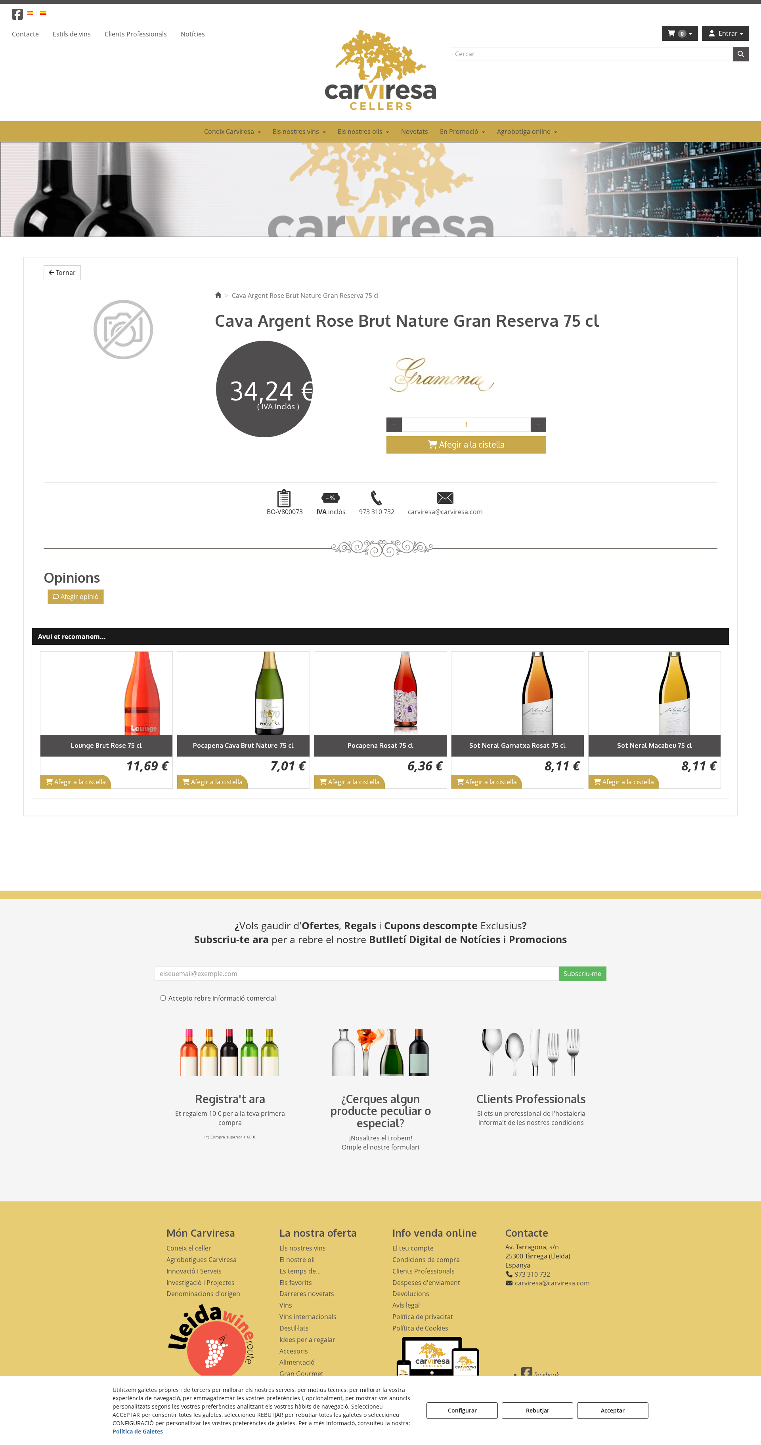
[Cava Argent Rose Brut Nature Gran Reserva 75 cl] (123, 329)
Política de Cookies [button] (420, 1328)
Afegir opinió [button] (79, 596)
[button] (17, 16)
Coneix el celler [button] (188, 1248)
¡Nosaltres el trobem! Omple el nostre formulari (380, 1142)
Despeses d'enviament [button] (426, 1282)
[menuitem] (34, 12)
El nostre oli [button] (297, 1259)
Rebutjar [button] (537, 1410)
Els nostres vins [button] (302, 1248)
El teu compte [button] (413, 1248)
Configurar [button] (462, 1410)
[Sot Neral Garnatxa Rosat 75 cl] (381, 693)
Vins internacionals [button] (308, 1316)
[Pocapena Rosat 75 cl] (244, 693)
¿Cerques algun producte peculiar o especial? (380, 1111)
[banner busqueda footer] (380, 1052)
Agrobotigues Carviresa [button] (201, 1259)
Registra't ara (230, 1099)
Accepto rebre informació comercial (222, 998)
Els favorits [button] (295, 1282)
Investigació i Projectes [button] (200, 1282)
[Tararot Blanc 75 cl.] (655, 693)
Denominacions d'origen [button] (203, 1293)
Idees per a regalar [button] (307, 1339)
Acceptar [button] (613, 1410)
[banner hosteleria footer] (531, 1052)
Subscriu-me (582, 973)
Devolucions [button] (410, 1293)
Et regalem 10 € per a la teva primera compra (230, 1118)
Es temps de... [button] (300, 1271)
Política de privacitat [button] (422, 1316)
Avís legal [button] (406, 1305)
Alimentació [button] (297, 1362)
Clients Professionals (531, 1099)
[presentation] (52, 720)
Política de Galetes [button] (138, 1431)
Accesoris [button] (293, 1351)
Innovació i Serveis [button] (194, 1271)
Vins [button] (285, 1305)
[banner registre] (229, 1052)
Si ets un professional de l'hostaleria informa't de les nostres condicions (531, 1118)
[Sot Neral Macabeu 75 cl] (518, 693)
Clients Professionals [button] (423, 1271)
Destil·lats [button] (294, 1328)
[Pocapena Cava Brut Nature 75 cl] (107, 693)
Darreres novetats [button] (306, 1293)
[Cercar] (740, 54)
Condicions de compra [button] (426, 1259)
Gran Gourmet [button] (301, 1373)
